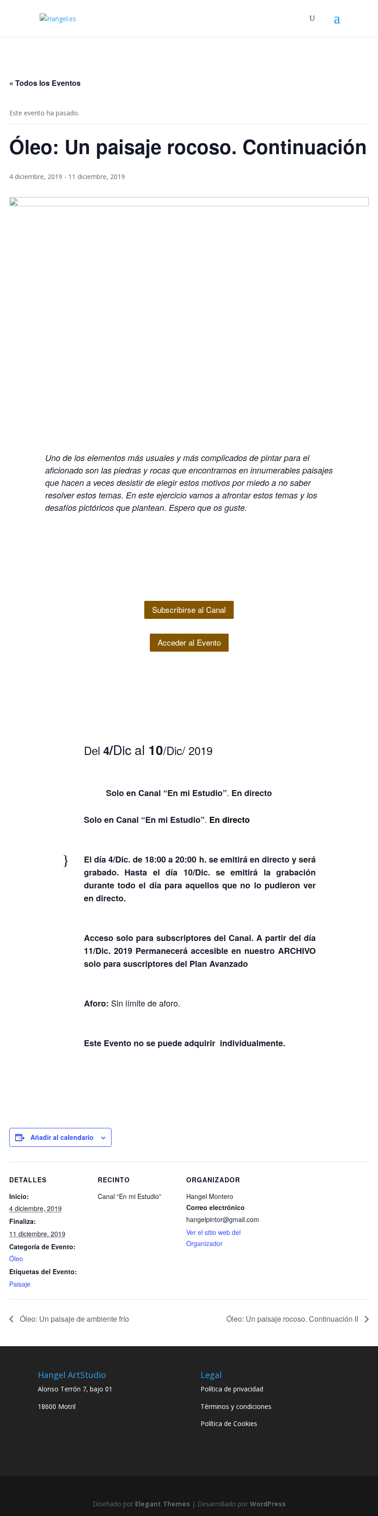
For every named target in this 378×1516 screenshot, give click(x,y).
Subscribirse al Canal (189, 609)
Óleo (16, 1258)
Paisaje (19, 1283)
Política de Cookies (229, 1423)
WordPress (268, 1503)
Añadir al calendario (62, 1137)
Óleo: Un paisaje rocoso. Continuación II (293, 1318)
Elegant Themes (162, 1503)
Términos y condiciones (236, 1406)
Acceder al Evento (189, 642)
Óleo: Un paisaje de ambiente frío (73, 1318)
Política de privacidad (232, 1388)
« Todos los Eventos (45, 83)
